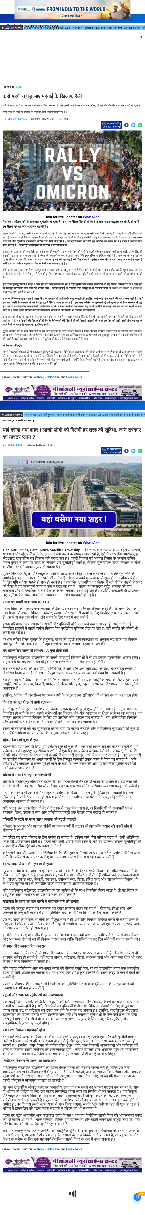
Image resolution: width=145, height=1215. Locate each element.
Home (7, 86)
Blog (18, 86)
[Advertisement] (72, 58)
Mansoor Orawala (17, 118)
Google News (74, 376)
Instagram (52, 376)
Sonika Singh (14, 444)
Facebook (38, 376)
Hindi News (23, 420)
